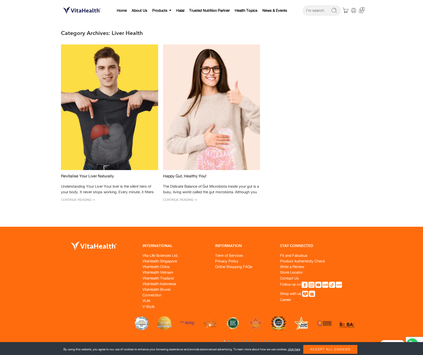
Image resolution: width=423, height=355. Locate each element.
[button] (220, 341)
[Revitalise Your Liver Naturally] (109, 107)
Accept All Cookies (330, 349)
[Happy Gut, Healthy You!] (211, 107)
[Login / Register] (354, 10)
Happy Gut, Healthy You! (184, 176)
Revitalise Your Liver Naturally (87, 176)
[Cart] (345, 10)
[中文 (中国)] (362, 10)
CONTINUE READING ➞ (78, 200)
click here (294, 349)
